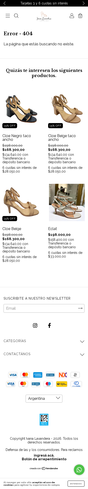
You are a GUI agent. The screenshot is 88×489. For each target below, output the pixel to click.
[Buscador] (16, 16)
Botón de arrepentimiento (44, 459)
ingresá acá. (44, 455)
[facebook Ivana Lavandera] (49, 325)
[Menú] (7, 16)
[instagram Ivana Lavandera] (35, 325)
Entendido (76, 483)
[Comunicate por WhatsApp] (79, 469)
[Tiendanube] (44, 469)
